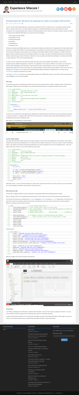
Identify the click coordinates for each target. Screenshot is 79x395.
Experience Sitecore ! (24, 8)
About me (29, 2)
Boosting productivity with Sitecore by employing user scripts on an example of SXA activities (38, 21)
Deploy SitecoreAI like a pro (35, 355)
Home (5, 2)
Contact (15, 2)
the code (54, 199)
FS (61, 393)
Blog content (31, 329)
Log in (74, 2)
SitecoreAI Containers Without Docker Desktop (37, 341)
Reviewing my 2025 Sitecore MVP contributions (36, 370)
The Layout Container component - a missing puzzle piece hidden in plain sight (39, 360)
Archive (10, 2)
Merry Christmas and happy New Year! (37, 365)
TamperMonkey (16, 74)
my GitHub (32, 199)
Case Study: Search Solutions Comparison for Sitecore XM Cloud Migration (39, 383)
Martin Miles (18, 23)
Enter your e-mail (57, 333)
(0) (72, 23)
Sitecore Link (22, 2)
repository (43, 199)
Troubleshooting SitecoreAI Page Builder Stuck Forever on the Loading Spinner (38, 335)
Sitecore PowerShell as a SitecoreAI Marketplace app (37, 377)
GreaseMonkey (10, 71)
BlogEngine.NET (48, 393)
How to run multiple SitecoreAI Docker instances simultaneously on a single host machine (38, 348)
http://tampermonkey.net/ (28, 92)
